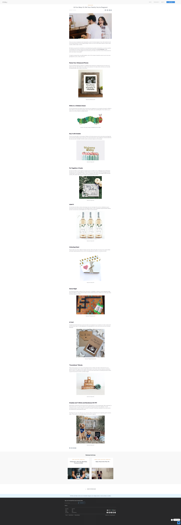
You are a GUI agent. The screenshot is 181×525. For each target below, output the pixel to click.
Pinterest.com (92, 315)
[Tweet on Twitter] (109, 10)
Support (66, 511)
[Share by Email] (107, 10)
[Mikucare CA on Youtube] (113, 512)
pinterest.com (92, 99)
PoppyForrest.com (92, 358)
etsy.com (92, 161)
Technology (66, 508)
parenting (82, 459)
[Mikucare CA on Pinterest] (115, 512)
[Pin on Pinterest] (111, 10)
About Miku (73, 508)
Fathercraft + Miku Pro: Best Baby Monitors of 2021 (78, 462)
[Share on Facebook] (105, 10)
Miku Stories (66, 512)
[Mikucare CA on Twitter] (111, 512)
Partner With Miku (74, 512)
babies (96, 459)
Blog (72, 511)
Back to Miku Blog (91, 489)
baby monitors (76, 459)
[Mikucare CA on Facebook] (107, 512)
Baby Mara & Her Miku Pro (102, 461)
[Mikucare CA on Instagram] (109, 512)
